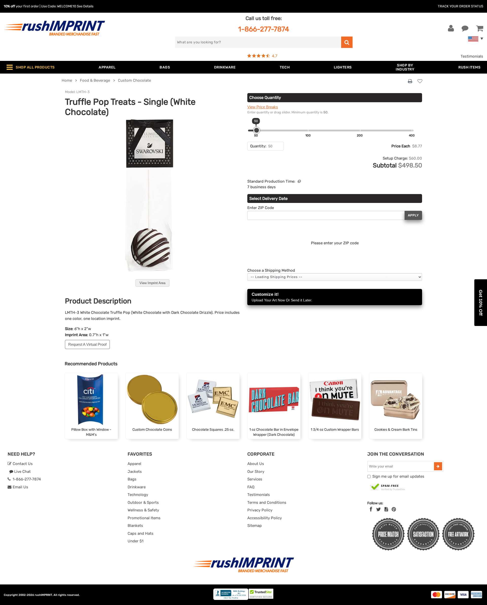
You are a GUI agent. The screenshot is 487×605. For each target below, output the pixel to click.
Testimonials (472, 56)
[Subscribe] (438, 466)
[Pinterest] (394, 509)
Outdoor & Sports (143, 502)
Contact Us (22, 463)
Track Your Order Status (460, 6)
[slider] (256, 130)
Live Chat (22, 471)
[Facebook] (371, 509)
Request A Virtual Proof (87, 344)
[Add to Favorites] (420, 81)
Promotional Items (144, 518)
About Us (255, 463)
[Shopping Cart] (479, 28)
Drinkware (137, 487)
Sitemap (254, 525)
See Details (85, 6)
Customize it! (282, 297)
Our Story (255, 471)
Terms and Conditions (266, 502)
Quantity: (258, 146)
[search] (347, 42)
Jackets (135, 471)
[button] (480, 302)
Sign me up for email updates (398, 476)
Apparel (134, 463)
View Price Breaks (262, 107)
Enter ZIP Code (260, 207)
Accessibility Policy (264, 518)
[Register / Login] (451, 28)
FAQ (250, 487)
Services (254, 479)
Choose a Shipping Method (271, 270)
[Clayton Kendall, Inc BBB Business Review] (230, 599)
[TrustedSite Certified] (387, 487)
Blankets (135, 525)
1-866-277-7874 (263, 29)
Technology (138, 494)
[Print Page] (410, 81)
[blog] (386, 509)
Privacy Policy (259, 510)
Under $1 (135, 541)
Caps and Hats (140, 533)
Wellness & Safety (143, 510)
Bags (132, 479)
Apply (413, 215)
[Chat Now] (465, 28)
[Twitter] (378, 509)
